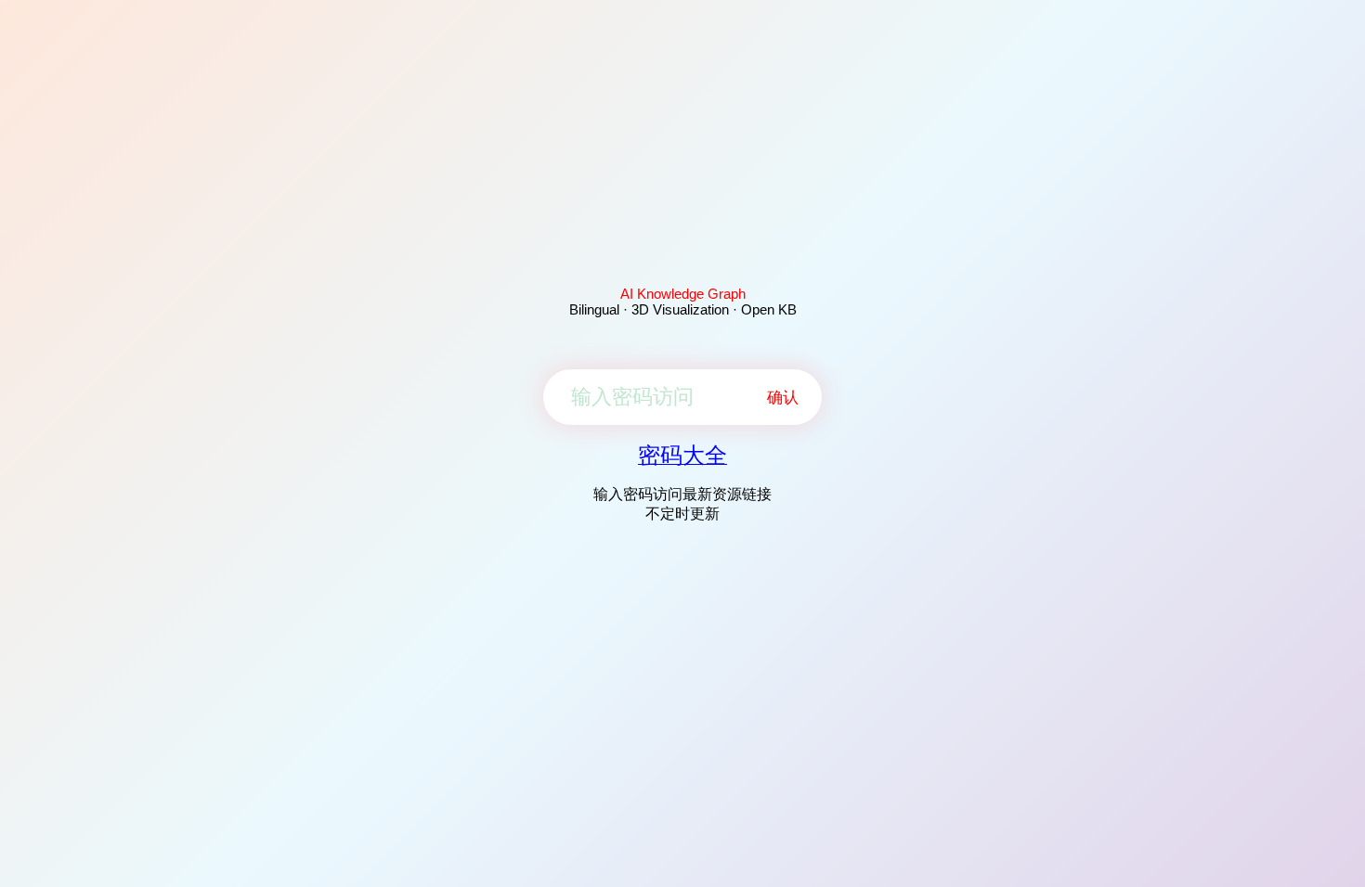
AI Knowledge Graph (683, 294)
